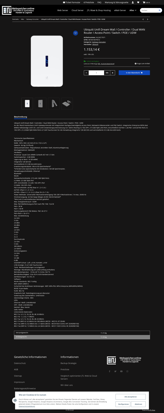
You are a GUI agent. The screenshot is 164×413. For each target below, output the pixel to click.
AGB (16, 369)
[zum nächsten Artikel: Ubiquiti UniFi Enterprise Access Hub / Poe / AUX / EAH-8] (147, 19)
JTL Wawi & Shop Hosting (99, 10)
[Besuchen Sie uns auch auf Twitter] (115, 371)
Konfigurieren (123, 404)
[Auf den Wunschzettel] (75, 33)
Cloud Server (78, 10)
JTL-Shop (152, 410)
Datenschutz (20, 363)
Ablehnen (138, 404)
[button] (132, 2)
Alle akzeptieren (131, 397)
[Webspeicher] (19, 10)
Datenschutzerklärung (27, 406)
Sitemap (18, 375)
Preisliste (89, 2)
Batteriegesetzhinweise (25, 388)
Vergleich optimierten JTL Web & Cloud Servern (79, 377)
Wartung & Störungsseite (116, 2)
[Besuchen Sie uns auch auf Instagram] (127, 371)
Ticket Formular (72, 2)
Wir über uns (67, 385)
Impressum (19, 382)
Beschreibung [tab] (20, 117)
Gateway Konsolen (99, 42)
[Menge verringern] (86, 72)
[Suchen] (159, 10)
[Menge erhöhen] (112, 72)
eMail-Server (120, 10)
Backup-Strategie (68, 363)
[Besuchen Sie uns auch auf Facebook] (109, 371)
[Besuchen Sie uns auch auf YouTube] (121, 371)
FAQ (99, 2)
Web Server (62, 10)
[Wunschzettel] (138, 2)
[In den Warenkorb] (16, 26)
